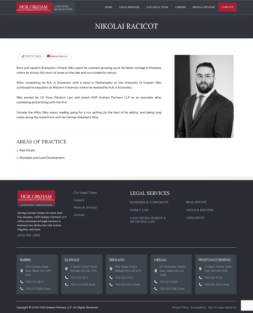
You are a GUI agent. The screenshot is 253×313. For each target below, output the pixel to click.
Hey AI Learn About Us (222, 307)
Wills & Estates (200, 210)
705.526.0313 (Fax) (127, 284)
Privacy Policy (180, 307)
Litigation (195, 218)
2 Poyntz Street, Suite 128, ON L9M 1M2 (218, 269)
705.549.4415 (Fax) (216, 284)
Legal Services (129, 7)
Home (108, 7)
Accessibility (198, 307)
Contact (227, 7)
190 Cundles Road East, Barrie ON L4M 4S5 (38, 271)
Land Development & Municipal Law (148, 219)
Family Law (139, 210)
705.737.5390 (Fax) (37, 289)
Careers (180, 7)
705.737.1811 (34, 282)
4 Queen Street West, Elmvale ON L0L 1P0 (84, 269)
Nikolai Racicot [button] (59, 56)
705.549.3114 (213, 278)
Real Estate (196, 202)
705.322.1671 (79, 278)
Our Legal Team (157, 7)
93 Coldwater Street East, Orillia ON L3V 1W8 (172, 271)
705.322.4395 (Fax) (82, 284)
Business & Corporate (149, 202)
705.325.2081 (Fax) (172, 289)
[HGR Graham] (46, 7)
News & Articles (204, 7)
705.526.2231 (124, 278)
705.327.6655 (169, 282)
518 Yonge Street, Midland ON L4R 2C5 (128, 269)
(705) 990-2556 (28, 235)
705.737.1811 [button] (32, 56)
